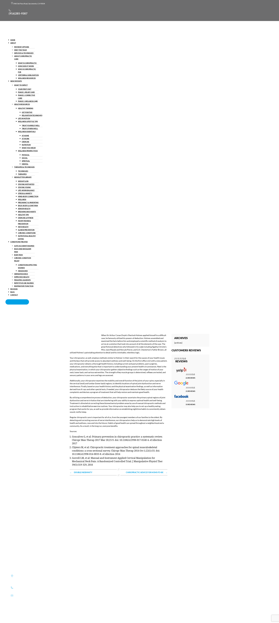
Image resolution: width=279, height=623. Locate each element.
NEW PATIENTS (16, 81)
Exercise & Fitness (25, 218)
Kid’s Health (23, 227)
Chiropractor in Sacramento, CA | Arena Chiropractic (93, 319)
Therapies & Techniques (24, 167)
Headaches (23, 271)
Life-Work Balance (26, 190)
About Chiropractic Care (23, 57)
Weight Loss (23, 181)
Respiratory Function (23, 286)
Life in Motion (24, 118)
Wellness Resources (27, 78)
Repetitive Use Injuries (24, 283)
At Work (25, 139)
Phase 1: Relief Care (26, 92)
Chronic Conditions (27, 233)
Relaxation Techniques (32, 115)
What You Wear (29, 148)
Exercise (25, 142)
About (13, 43)
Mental (25, 164)
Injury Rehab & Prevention (24, 222)
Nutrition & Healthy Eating (27, 237)
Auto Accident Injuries (24, 246)
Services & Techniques (23, 53)
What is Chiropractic (27, 63)
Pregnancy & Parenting (28, 202)
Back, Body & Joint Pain (28, 206)
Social (24, 158)
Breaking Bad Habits (27, 212)
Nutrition (26, 145)
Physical (25, 155)
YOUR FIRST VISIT (24, 89)
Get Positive (27, 112)
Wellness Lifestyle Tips (28, 121)
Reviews (14, 289)
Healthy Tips (23, 215)
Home (12, 40)
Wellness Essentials (27, 132)
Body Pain (18, 255)
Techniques (23, 171)
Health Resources (22, 104)
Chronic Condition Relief (22, 259)
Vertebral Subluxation (28, 75)
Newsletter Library (23, 177)
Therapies (22, 174)
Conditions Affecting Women (27, 266)
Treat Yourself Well (31, 125)
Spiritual (26, 161)
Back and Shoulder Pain (22, 250)
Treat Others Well (30, 128)
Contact (14, 295)
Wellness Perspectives (28, 151)
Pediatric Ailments (22, 280)
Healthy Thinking (25, 108)
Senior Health (24, 209)
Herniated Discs (21, 274)
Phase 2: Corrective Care (26, 96)
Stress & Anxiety (25, 193)
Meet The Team (20, 50)
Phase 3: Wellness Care (28, 101)
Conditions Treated (19, 242)
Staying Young (24, 187)
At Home (25, 136)
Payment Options (21, 47)
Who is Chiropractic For (27, 70)
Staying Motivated (26, 184)
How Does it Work (26, 66)
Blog (12, 292)
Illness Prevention (26, 230)
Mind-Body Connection (28, 196)
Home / (119, 319)
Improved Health (21, 277)
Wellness (22, 199)
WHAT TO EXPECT (21, 85)
